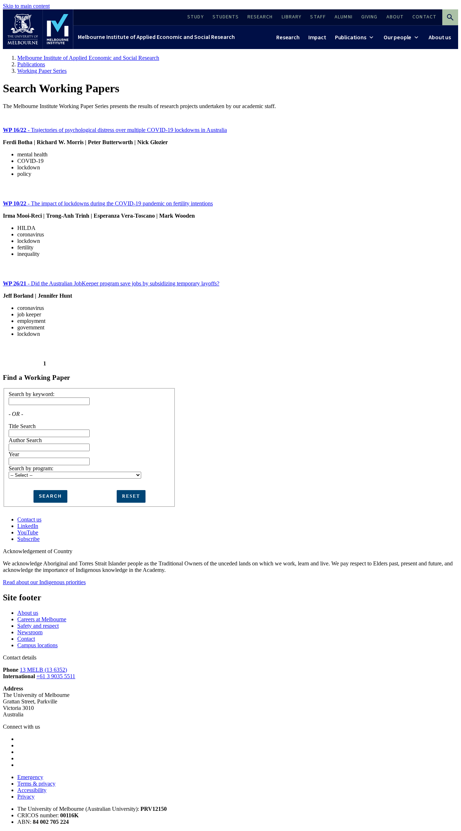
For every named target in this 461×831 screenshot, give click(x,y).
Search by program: (31, 468)
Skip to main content (26, 6)
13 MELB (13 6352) (43, 670)
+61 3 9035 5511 (55, 676)
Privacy (26, 797)
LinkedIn (27, 526)
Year (14, 454)
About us (27, 613)
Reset (131, 496)
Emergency (30, 777)
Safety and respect (38, 626)
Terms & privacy (36, 784)
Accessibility (31, 790)
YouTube (27, 532)
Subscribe (28, 539)
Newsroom (29, 632)
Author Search (25, 440)
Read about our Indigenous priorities (44, 582)
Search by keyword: (31, 394)
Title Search (22, 426)
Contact (26, 639)
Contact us (29, 519)
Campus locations (37, 645)
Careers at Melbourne (41, 619)
